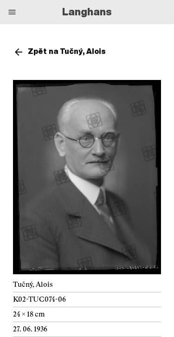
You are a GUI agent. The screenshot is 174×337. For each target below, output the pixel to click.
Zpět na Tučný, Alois (67, 51)
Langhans (87, 12)
